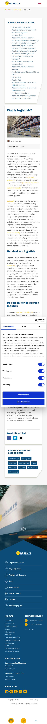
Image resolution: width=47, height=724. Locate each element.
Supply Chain (32, 467)
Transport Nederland (12, 648)
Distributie (12, 463)
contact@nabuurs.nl (35, 620)
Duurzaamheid (24, 463)
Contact (12, 599)
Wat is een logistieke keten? (23, 46)
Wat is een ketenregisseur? (23, 54)
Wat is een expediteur (21, 93)
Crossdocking (10, 623)
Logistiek (10, 201)
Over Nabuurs (15, 593)
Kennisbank (16, 9)
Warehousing (13, 472)
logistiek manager (14, 188)
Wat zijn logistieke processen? (24, 43)
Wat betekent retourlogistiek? (24, 96)
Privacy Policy (33, 700)
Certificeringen (14, 459)
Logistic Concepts (16, 563)
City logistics (26, 459)
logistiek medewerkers (29, 182)
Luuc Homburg (16, 141)
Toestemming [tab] (8, 326)
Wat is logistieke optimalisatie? (24, 51)
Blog (10, 581)
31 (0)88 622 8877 (35, 624)
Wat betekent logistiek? (21, 27)
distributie (11, 266)
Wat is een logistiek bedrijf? (23, 38)
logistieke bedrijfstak (24, 312)
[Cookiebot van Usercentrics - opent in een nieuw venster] (34, 320)
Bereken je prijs (15, 606)
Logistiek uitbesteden (12, 640)
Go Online (34, 703)
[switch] (41, 371)
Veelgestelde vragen (12, 651)
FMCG (34, 463)
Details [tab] (23, 326)
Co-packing (9, 620)
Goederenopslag (11, 626)
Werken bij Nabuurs (17, 575)
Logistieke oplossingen (13, 637)
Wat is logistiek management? (24, 30)
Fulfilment (12, 467)
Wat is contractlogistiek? (22, 98)
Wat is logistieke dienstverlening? (25, 40)
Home (7, 9)
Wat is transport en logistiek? (23, 48)
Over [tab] (38, 326)
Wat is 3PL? (16, 77)
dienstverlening (13, 233)
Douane (7, 629)
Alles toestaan (23, 395)
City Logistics (15, 569)
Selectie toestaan (23, 402)
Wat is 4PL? (16, 80)
